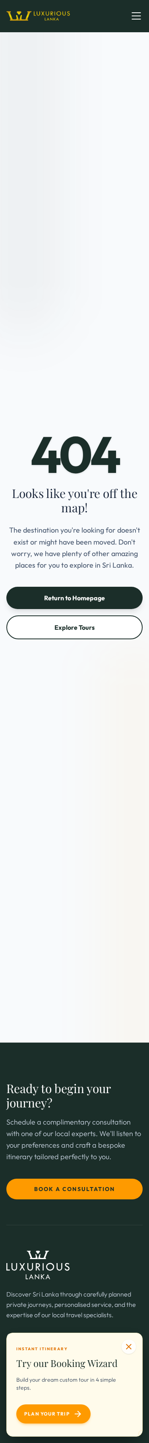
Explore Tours (74, 627)
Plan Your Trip (53, 1414)
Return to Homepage (74, 598)
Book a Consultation (74, 1189)
